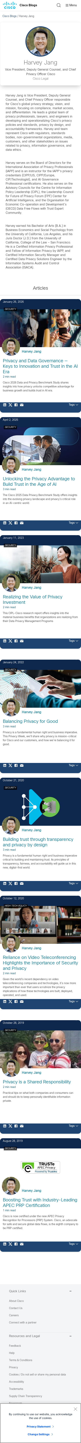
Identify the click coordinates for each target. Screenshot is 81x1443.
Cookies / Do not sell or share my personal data (37, 1375)
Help (12, 1353)
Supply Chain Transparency (25, 1396)
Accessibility (16, 1382)
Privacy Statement (38, 1426)
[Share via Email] (22, 407)
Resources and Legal (24, 1336)
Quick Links (17, 1291)
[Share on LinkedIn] (5, 407)
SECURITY (10, 309)
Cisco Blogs (28, 5)
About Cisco (16, 1301)
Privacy (13, 1367)
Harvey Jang (31, 351)
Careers (14, 1315)
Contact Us (15, 1308)
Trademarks (16, 1389)
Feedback (15, 1346)
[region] (40, 1423)
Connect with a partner (23, 1323)
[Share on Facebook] (17, 407)
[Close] (75, 1409)
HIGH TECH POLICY (16, 906)
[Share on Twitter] (11, 407)
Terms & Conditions (20, 1360)
